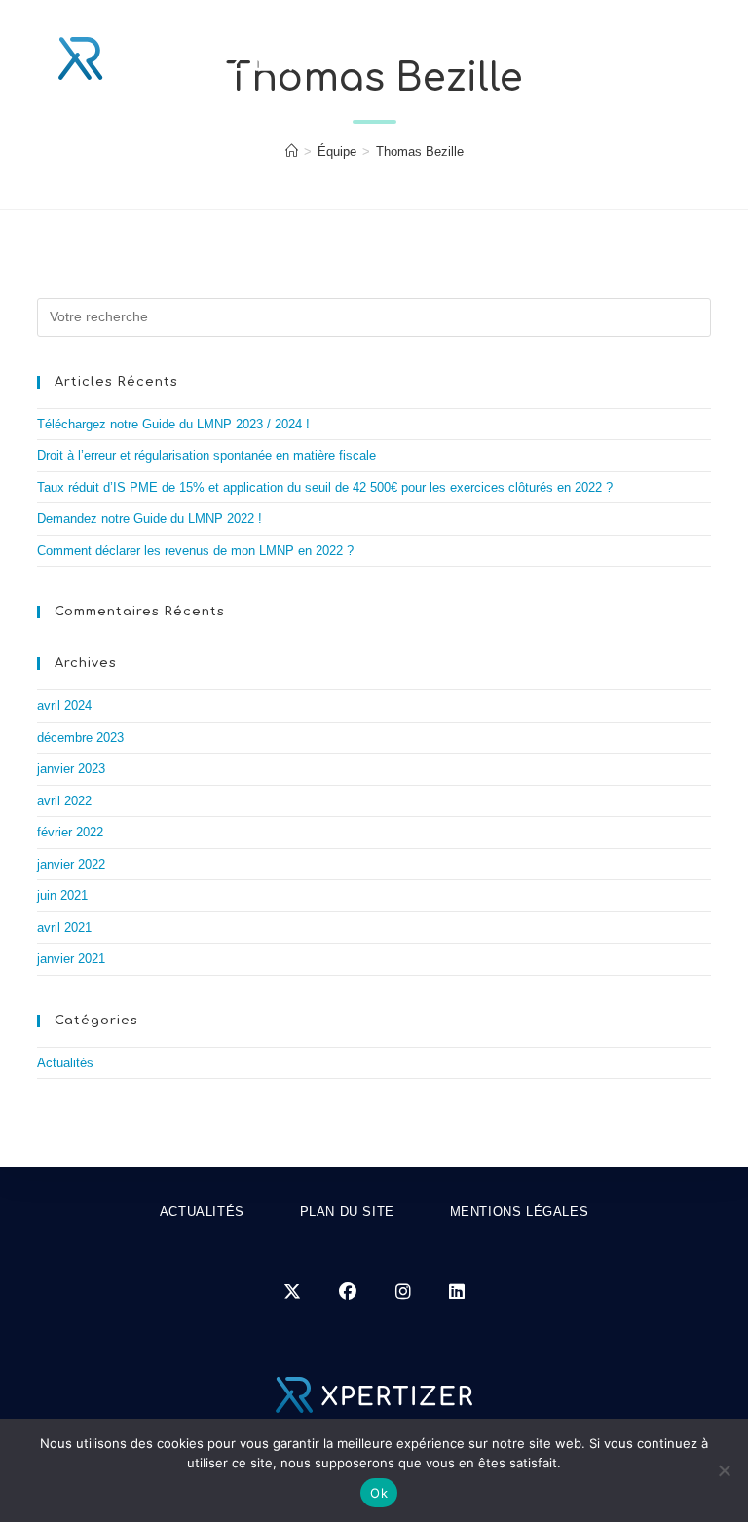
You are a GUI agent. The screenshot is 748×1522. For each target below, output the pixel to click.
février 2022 (70, 832)
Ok (379, 1493)
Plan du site (347, 1212)
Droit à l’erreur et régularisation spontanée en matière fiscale (206, 455)
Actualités (65, 1063)
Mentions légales (519, 1212)
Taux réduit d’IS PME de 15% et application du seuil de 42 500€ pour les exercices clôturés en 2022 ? (325, 487)
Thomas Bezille (420, 151)
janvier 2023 (71, 768)
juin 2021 (62, 895)
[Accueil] (291, 151)
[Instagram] (403, 1293)
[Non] (723, 1470)
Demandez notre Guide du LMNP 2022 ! (149, 518)
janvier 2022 (71, 864)
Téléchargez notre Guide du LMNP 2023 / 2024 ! (173, 424)
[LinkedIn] (457, 1293)
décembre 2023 (80, 737)
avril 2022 (64, 801)
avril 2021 (64, 927)
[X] (292, 1293)
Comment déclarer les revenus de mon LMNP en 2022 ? (195, 550)
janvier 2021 (71, 958)
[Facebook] (347, 1293)
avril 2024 (64, 705)
